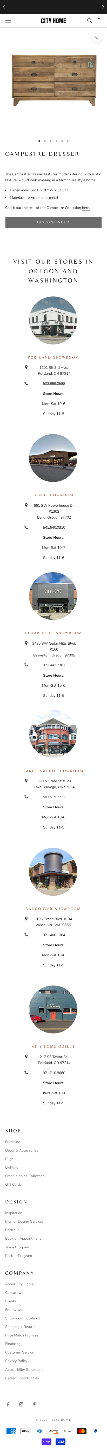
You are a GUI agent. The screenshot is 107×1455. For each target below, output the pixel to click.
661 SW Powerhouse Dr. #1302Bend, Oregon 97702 (54, 511)
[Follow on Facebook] (7, 1404)
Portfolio (12, 1229)
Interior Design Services (24, 1221)
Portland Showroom (53, 357)
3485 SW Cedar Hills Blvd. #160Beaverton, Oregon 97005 (54, 649)
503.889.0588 (54, 383)
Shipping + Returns (20, 1326)
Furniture (12, 1141)
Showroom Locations (22, 1318)
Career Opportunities (22, 1378)
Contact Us (14, 1292)
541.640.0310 (54, 527)
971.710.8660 (54, 1072)
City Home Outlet (53, 1046)
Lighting (11, 1167)
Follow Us (13, 1309)
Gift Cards (13, 1184)
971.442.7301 (54, 665)
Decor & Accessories (21, 1150)
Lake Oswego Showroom (54, 771)
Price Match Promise (21, 1335)
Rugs (9, 1158)
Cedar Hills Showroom (53, 633)
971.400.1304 (54, 935)
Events (10, 1301)
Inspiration (13, 1212)
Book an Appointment (23, 1238)
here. (86, 207)
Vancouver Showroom (53, 909)
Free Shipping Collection (25, 1176)
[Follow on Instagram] (21, 1404)
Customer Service (19, 1352)
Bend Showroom (54, 495)
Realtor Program (18, 1255)
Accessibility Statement (24, 1369)
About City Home (19, 1284)
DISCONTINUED (53, 222)
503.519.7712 (54, 797)
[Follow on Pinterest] (34, 1404)
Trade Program (17, 1247)
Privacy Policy (16, 1360)
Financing (13, 1343)
